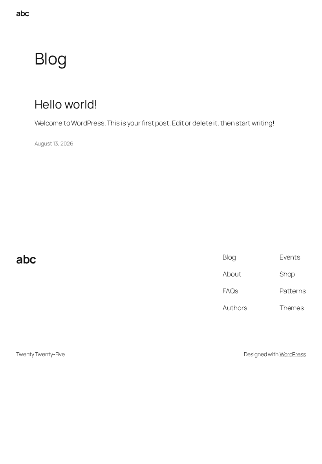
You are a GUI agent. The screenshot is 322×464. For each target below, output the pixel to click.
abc (22, 13)
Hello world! (66, 104)
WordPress (293, 354)
